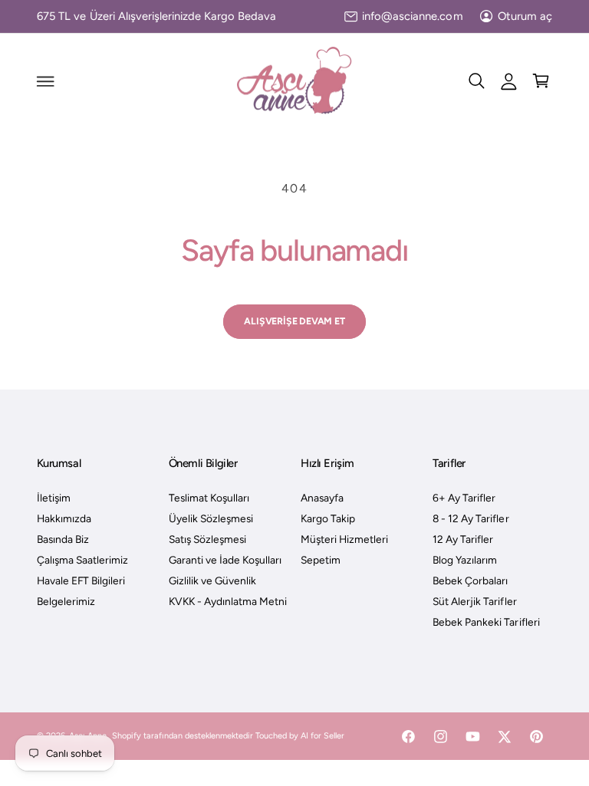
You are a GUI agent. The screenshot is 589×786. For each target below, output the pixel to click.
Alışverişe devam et (294, 321)
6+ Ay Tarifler (464, 498)
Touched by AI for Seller (299, 736)
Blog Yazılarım (465, 560)
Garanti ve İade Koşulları (225, 560)
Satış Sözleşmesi (207, 539)
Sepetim (321, 560)
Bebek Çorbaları (470, 580)
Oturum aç (525, 16)
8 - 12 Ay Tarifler (470, 518)
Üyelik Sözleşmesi (211, 518)
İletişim (54, 498)
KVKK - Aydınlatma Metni (228, 601)
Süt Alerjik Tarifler (474, 601)
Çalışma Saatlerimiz (82, 560)
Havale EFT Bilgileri (81, 580)
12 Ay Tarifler (463, 539)
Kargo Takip (328, 518)
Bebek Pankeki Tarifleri (486, 622)
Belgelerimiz (66, 601)
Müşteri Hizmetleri (344, 539)
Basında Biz (63, 539)
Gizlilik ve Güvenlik (212, 580)
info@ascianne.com (412, 16)
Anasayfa (322, 498)
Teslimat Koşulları (209, 498)
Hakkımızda (64, 518)
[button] (45, 81)
